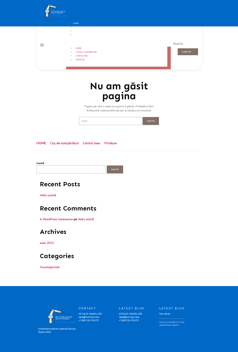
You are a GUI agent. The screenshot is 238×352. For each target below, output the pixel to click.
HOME (76, 23)
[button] (118, 43)
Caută (40, 163)
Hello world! (48, 195)
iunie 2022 (47, 243)
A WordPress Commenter (56, 219)
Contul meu (79, 31)
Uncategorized (49, 267)
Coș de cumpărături (83, 27)
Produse (77, 34)
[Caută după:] (109, 121)
